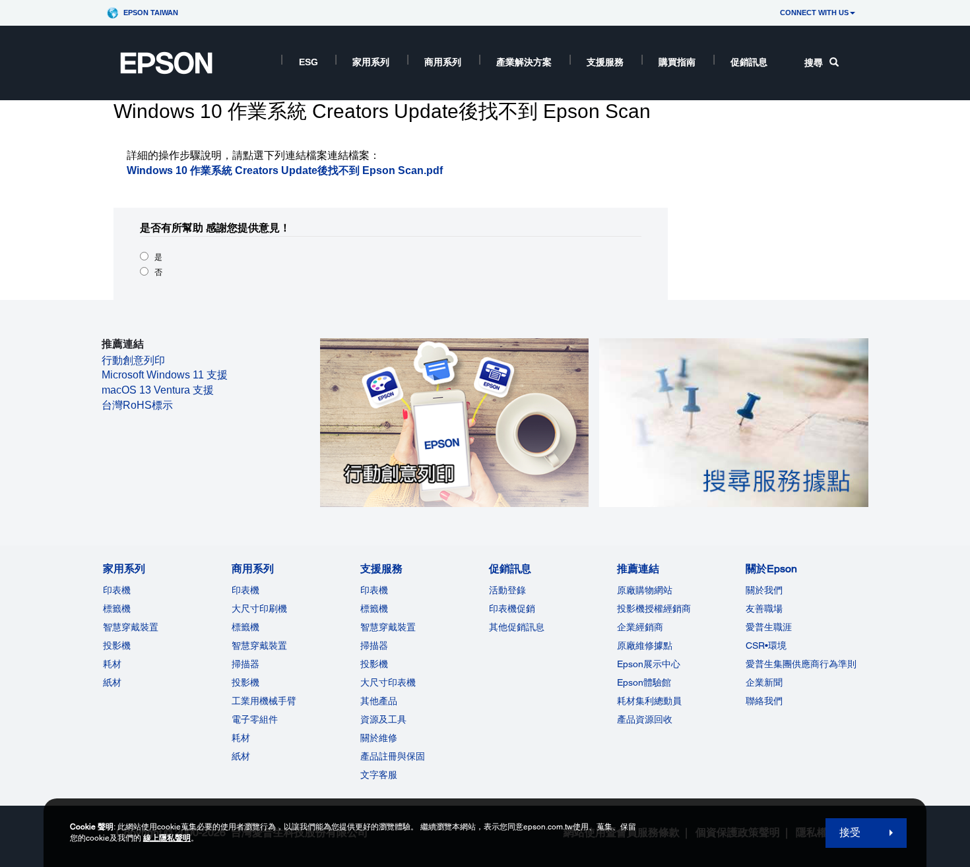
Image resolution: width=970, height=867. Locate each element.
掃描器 (245, 664)
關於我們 (764, 590)
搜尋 (813, 62)
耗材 (112, 664)
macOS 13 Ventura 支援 (158, 390)
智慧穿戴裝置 (130, 627)
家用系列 (370, 62)
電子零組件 (255, 719)
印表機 (117, 590)
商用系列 (442, 62)
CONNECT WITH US (814, 12)
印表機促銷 (512, 608)
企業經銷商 (640, 627)
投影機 (117, 645)
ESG (308, 62)
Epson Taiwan (150, 12)
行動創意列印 (133, 360)
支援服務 (605, 62)
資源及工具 (383, 719)
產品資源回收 (644, 719)
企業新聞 (764, 682)
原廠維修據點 (644, 645)
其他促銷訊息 (516, 627)
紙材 (112, 682)
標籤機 (117, 608)
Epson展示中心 (648, 664)
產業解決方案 (524, 62)
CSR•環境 (766, 645)
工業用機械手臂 (264, 701)
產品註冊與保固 (392, 756)
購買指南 (677, 62)
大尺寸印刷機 (259, 608)
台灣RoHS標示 (137, 405)
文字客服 (378, 774)
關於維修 (378, 737)
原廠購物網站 (644, 590)
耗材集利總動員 (649, 701)
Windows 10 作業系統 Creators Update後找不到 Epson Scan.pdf (285, 170)
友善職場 (764, 608)
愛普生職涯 (769, 627)
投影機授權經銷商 (654, 608)
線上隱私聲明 (167, 838)
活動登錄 (507, 590)
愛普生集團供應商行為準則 (801, 664)
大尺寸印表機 (388, 682)
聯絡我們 (764, 701)
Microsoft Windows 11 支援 (165, 374)
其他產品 (378, 701)
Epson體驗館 (644, 682)
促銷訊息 (748, 62)
